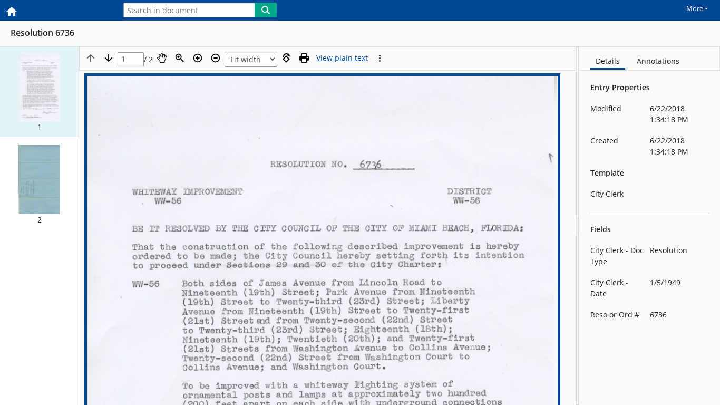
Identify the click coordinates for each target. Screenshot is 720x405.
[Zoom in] (198, 58)
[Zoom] (180, 58)
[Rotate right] (286, 58)
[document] (649, 226)
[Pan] (162, 58)
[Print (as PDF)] (304, 58)
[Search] (266, 10)
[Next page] (109, 58)
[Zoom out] (216, 58)
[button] (39, 92)
